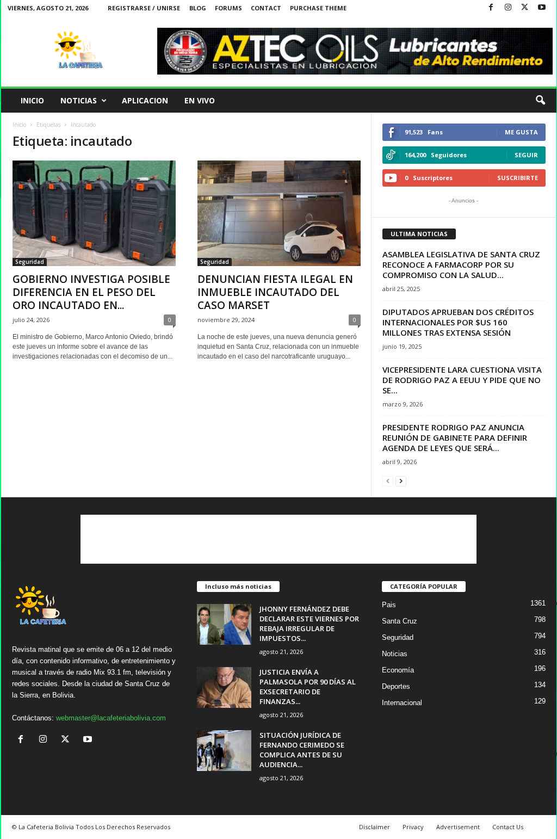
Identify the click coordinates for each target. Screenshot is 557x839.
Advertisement (458, 827)
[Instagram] (508, 8)
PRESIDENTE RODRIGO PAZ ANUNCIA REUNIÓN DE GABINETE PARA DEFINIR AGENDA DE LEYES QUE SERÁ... (454, 437)
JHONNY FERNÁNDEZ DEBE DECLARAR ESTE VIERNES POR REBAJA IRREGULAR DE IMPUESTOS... (309, 623)
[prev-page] (387, 480)
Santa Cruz (399, 621)
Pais (389, 605)
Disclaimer (374, 827)
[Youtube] (541, 8)
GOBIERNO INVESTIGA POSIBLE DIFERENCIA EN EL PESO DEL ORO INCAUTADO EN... (91, 292)
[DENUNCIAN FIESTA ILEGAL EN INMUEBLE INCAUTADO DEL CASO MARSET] (279, 213)
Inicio (32, 100)
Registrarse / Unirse (144, 8)
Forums (228, 8)
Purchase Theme (318, 8)
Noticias (78, 100)
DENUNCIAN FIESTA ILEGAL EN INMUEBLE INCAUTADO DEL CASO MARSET (275, 292)
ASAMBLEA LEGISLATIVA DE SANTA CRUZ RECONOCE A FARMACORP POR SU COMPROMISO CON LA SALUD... (461, 264)
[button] (540, 101)
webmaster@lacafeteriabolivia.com (111, 718)
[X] (524, 8)
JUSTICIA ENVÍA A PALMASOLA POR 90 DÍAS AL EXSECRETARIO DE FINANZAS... (307, 686)
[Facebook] (491, 8)
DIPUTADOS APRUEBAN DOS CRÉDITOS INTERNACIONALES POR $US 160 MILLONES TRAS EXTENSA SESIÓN (458, 322)
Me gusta (521, 132)
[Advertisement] (278, 539)
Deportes (396, 686)
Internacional (402, 703)
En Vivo (199, 100)
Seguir (526, 155)
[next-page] (400, 480)
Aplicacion (145, 100)
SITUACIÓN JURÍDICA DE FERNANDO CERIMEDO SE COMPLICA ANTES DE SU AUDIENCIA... (301, 749)
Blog (197, 8)
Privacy (413, 827)
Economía (398, 670)
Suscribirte (517, 178)
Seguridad (29, 262)
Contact (266, 8)
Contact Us (507, 827)
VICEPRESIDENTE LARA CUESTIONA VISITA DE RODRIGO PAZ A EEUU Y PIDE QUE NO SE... (462, 380)
